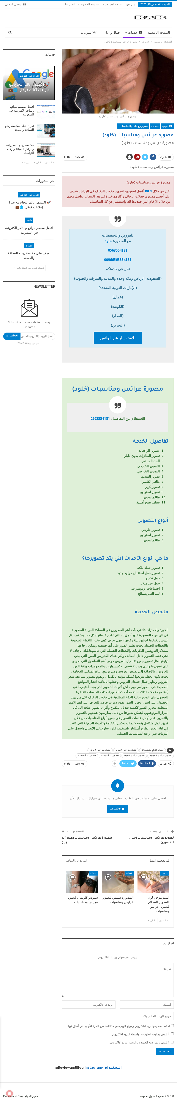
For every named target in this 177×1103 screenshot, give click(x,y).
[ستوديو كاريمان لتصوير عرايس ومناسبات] (82, 882)
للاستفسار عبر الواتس (117, 337)
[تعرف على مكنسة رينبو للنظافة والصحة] (46, 131)
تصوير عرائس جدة (110, 756)
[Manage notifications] (9, 1093)
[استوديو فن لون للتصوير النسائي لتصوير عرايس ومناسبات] (153, 882)
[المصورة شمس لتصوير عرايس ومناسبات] (118, 882)
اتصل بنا (70, 4)
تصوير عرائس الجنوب (125, 750)
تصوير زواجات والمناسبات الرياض (132, 126)
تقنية (29, 220)
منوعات (86, 33)
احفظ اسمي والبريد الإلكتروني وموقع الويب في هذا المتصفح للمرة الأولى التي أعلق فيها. (118, 1026)
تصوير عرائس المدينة (134, 756)
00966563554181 (117, 259)
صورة (165, 126)
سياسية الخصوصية (89, 4)
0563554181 (117, 250)
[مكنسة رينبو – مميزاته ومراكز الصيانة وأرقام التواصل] (46, 150)
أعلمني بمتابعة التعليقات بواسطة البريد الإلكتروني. (140, 1034)
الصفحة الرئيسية (158, 33)
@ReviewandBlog (69, 1068)
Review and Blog (13, 1096)
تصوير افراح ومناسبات (152, 750)
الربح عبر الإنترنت (29, 75)
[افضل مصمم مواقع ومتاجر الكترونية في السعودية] (46, 111)
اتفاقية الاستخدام (113, 4)
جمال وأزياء (112, 33)
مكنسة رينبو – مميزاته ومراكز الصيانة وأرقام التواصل (20, 149)
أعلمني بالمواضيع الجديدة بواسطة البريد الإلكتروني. (139, 1042)
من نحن (130, 4)
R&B (148, 191)
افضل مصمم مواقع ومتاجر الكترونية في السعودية (21, 110)
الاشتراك (116, 809)
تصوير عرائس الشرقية (161, 756)
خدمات (132, 33)
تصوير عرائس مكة (87, 756)
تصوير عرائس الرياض (100, 750)
